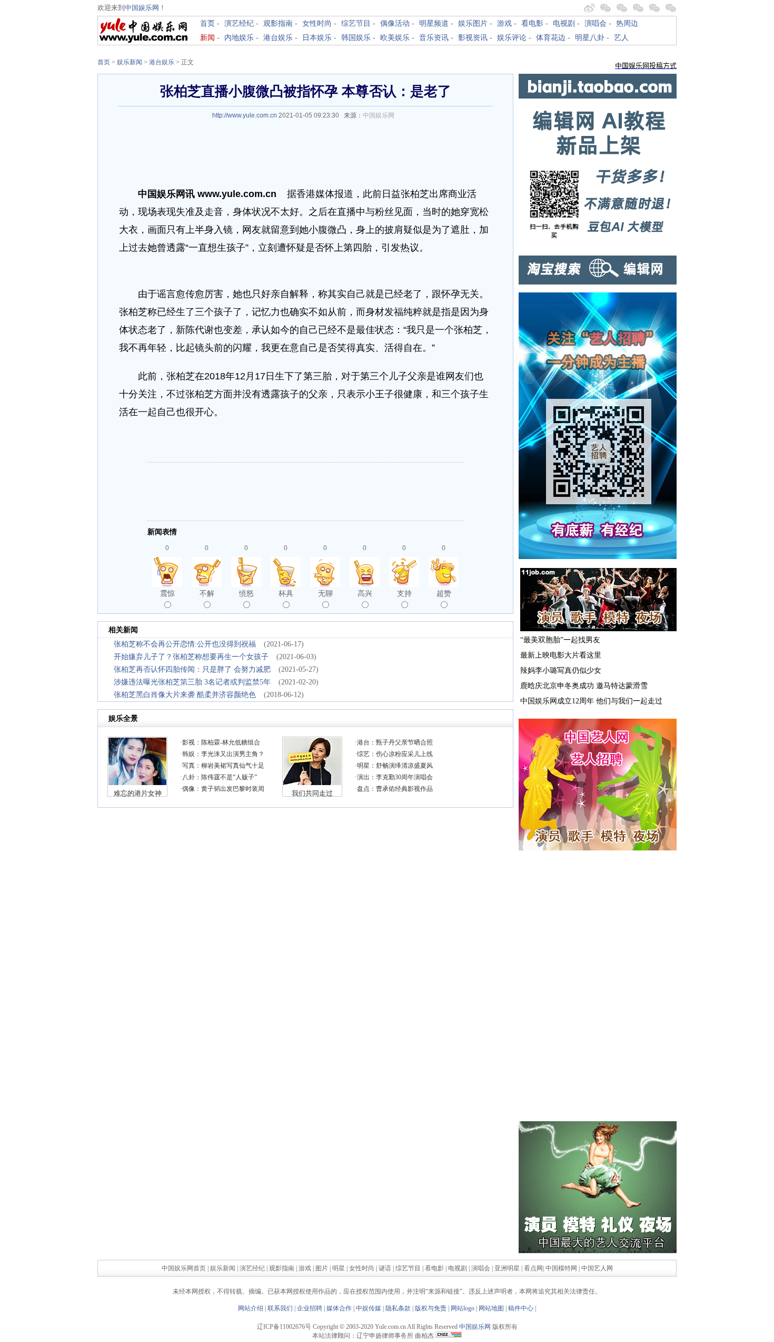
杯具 (286, 593)
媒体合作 (339, 1308)
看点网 (533, 1268)
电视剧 (564, 23)
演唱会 (595, 23)
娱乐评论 (512, 38)
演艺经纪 (239, 23)
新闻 (207, 38)
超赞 (443, 593)
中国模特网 (561, 1268)
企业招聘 (309, 1308)
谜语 (385, 1268)
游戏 (504, 23)
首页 (207, 23)
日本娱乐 (317, 38)
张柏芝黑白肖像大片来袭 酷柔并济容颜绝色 (185, 695)
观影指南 (278, 23)
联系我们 (280, 1308)
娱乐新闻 (129, 62)
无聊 (325, 593)
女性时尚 (317, 23)
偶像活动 (395, 23)
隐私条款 (398, 1308)
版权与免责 (430, 1308)
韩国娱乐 (356, 38)
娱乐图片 (473, 23)
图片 (321, 1268)
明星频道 (434, 23)
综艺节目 (356, 23)
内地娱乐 (239, 38)
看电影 (532, 23)
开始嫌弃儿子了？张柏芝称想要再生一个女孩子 (191, 657)
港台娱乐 (278, 38)
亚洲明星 (507, 1268)
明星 (339, 1268)
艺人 (621, 38)
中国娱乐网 (142, 8)
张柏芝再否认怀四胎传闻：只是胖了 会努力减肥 (192, 669)
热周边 (627, 23)
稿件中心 (520, 1308)
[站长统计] (448, 1335)
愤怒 (246, 593)
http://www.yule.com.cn (244, 115)
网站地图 (491, 1308)
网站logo (462, 1308)
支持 (404, 593)
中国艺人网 (597, 1268)
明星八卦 (589, 38)
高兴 (365, 593)
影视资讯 (473, 38)
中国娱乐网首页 (184, 1268)
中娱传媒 (368, 1308)
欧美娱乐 (395, 38)
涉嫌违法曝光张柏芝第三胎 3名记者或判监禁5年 (192, 682)
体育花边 (550, 38)
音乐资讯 (434, 38)
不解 (207, 593)
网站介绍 (250, 1308)
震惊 (167, 593)
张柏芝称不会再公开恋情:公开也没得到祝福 (185, 644)
